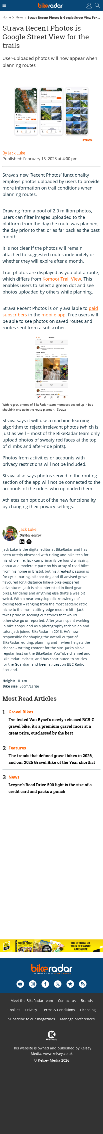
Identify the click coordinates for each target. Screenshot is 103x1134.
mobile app (54, 315)
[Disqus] (51, 871)
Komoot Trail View (61, 279)
